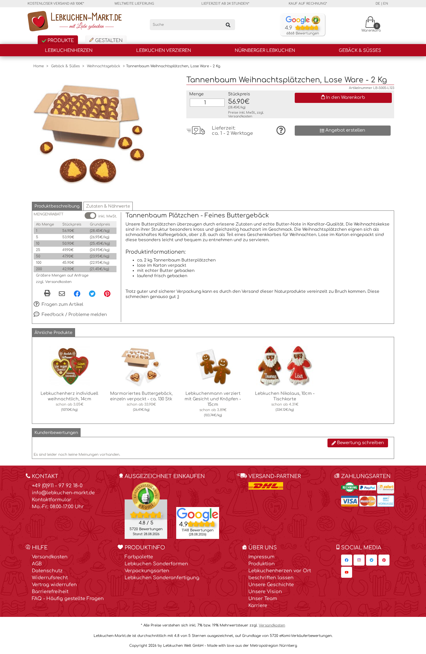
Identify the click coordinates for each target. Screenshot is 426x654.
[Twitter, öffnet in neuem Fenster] (92, 293)
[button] (57, 206)
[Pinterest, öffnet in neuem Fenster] (107, 293)
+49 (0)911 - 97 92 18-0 (57, 485)
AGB (37, 563)
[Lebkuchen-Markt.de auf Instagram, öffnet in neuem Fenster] (359, 560)
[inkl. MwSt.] (90, 215)
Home (38, 66)
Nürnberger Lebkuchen (265, 50)
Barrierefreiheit (50, 591)
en (385, 4)
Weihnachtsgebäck (103, 66)
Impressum (261, 556)
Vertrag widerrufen (54, 584)
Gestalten (108, 40)
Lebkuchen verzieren (163, 50)
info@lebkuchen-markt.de (63, 492)
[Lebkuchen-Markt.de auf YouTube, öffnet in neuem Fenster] (346, 572)
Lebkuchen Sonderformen (156, 563)
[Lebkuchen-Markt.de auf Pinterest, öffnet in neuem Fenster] (383, 560)
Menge (196, 94)
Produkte (60, 40)
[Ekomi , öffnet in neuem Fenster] (146, 510)
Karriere (257, 605)
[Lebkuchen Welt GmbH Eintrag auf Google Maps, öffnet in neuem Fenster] (197, 514)
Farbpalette (139, 556)
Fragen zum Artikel (62, 304)
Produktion (261, 563)
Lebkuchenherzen (68, 50)
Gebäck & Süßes (360, 50)
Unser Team (262, 598)
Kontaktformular (51, 499)
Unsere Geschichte (271, 584)
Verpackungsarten (147, 570)
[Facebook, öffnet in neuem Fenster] (77, 293)
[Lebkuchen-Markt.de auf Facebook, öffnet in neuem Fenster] (346, 560)
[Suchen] (228, 24)
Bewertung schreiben (360, 442)
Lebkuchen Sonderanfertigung (162, 577)
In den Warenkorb (345, 97)
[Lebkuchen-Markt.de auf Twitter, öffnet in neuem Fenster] (371, 560)
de (378, 4)
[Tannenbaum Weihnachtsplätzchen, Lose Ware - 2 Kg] (90, 133)
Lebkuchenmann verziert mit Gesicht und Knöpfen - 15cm (213, 399)
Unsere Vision (265, 591)
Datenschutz (47, 570)
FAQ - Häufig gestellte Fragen (68, 598)
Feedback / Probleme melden (74, 314)
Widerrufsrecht (50, 577)
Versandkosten (240, 116)
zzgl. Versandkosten (54, 282)
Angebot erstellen (344, 130)
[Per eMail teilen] (62, 293)
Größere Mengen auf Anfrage (62, 275)
